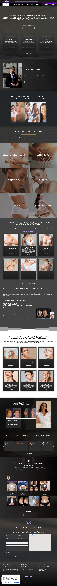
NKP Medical (31, 582)
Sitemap (22, 581)
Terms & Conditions (33, 581)
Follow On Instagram (28, 514)
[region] (11, 579)
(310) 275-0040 (24, 566)
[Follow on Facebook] (31, 576)
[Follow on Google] (26, 576)
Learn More (28, 53)
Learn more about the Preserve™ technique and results (14, 300)
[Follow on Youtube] (29, 576)
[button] (53, 446)
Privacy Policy (28, 581)
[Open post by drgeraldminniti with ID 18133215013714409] (23, 501)
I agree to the (11, 553)
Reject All (11, 582)
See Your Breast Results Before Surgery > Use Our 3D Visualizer (26, 1)
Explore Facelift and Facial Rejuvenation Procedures (28, 394)
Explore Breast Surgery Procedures (28, 283)
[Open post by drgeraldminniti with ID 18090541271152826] (12, 501)
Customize (5, 582)
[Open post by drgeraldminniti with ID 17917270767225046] (45, 486)
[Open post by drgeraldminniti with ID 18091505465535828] (23, 486)
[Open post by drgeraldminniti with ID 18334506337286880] (45, 501)
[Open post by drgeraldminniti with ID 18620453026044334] (12, 486)
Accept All (16, 582)
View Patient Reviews (28, 453)
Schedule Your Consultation (28, 28)
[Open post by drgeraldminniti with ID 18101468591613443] (34, 501)
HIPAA (25, 581)
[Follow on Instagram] (27, 576)
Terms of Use (13, 553)
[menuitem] (16, 4)
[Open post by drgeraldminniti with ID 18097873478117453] (34, 486)
